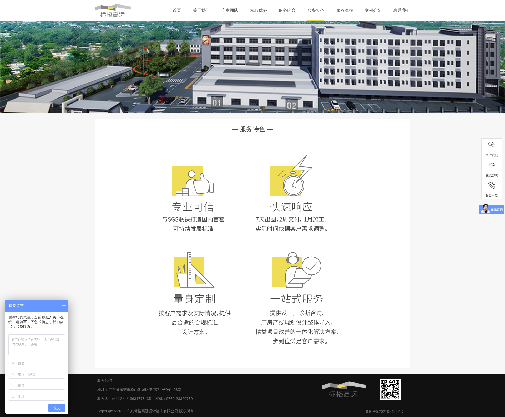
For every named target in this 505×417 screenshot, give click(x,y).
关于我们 (201, 10)
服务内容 (287, 10)
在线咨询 (492, 175)
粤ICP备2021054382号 (384, 411)
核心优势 (258, 10)
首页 (177, 10)
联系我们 (401, 10)
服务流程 (344, 10)
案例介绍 (373, 10)
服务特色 (315, 10)
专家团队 (229, 10)
